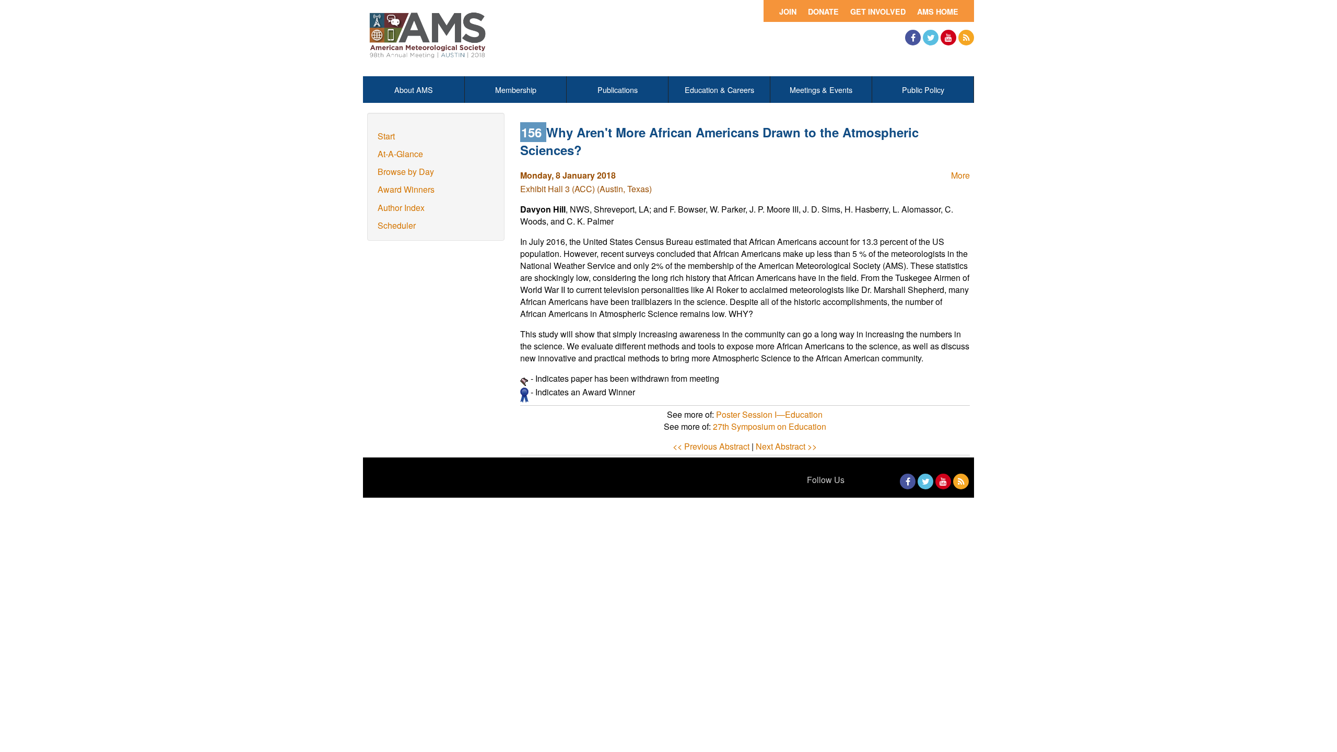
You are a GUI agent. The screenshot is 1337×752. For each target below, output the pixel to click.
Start (386, 136)
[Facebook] (913, 37)
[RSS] (966, 37)
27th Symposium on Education (769, 426)
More (960, 175)
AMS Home (937, 11)
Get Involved (878, 11)
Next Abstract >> (786, 446)
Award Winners (406, 189)
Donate (823, 11)
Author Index (401, 208)
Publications (617, 89)
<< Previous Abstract (711, 446)
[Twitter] (931, 37)
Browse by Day (406, 172)
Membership (515, 89)
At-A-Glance (400, 154)
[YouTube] (948, 37)
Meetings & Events (821, 89)
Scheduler (397, 225)
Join (787, 11)
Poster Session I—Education (769, 414)
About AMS (413, 89)
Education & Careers (719, 89)
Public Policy (923, 89)
